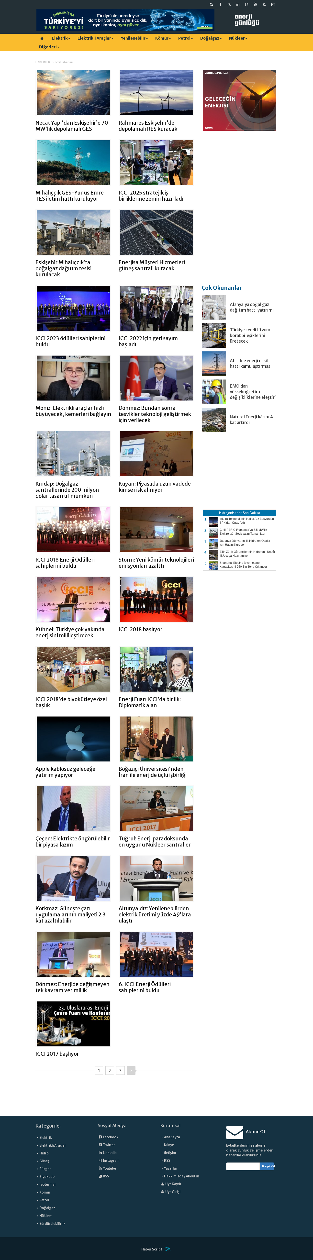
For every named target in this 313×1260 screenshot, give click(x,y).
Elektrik (60, 38)
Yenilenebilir (133, 38)
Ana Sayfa (172, 1137)
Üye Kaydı (173, 1184)
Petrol (184, 38)
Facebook (110, 1137)
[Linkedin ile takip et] (238, 4)
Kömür (161, 38)
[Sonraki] (131, 1070)
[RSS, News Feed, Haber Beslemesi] (264, 4)
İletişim (170, 1153)
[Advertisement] (239, 206)
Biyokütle (47, 1177)
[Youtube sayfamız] (255, 4)
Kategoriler (48, 1126)
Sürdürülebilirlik (52, 1224)
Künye (169, 1145)
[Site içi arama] (211, 4)
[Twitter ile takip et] (229, 4)
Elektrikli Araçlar (94, 38)
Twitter (108, 1145)
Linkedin (109, 1153)
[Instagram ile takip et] (246, 4)
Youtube (109, 1168)
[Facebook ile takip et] (220, 4)
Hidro (44, 1153)
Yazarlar (170, 1168)
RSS (105, 1176)
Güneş (44, 1161)
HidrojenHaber (230, 513)
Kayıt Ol (268, 1166)
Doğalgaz (209, 38)
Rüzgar (45, 1169)
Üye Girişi (172, 1192)
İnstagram (111, 1161)
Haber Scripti (152, 1249)
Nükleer (237, 38)
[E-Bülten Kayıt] (273, 4)
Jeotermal (47, 1185)
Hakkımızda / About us (182, 1176)
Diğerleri (48, 46)
